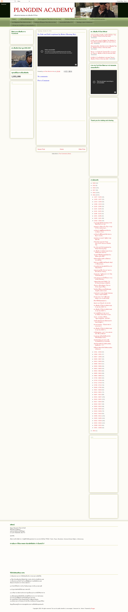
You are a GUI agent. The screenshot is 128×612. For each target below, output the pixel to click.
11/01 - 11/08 (98, 216)
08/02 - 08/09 (98, 375)
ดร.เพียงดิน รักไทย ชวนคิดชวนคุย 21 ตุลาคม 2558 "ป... (103, 329)
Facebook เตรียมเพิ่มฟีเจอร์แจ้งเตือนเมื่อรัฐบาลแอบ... (102, 336)
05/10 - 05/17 (98, 404)
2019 (94, 185)
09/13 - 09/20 (98, 361)
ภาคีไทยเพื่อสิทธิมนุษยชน (27, 19)
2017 (94, 190)
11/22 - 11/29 (98, 208)
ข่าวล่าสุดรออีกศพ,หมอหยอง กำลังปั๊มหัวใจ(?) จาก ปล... (103, 223)
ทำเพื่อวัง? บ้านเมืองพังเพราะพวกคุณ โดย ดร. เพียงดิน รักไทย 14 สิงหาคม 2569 (103, 58)
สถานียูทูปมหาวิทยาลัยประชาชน (21, 22)
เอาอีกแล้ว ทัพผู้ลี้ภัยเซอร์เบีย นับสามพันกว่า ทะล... (102, 231)
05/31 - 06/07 (98, 397)
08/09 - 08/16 (98, 373)
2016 (94, 192)
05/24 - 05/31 (98, 399)
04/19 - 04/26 (98, 411)
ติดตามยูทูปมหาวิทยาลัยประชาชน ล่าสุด (49, 19)
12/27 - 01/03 (98, 197)
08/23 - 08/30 (98, 368)
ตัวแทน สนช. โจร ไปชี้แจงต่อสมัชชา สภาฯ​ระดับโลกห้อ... (102, 297)
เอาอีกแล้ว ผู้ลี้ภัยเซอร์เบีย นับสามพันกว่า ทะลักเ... (102, 235)
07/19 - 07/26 (98, 380)
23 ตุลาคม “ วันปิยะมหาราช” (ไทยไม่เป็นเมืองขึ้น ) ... (103, 274)
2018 (94, 188)
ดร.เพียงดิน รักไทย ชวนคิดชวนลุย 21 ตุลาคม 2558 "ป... (103, 310)
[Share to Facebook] (69, 71)
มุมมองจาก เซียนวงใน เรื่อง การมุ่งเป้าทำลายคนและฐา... (103, 227)
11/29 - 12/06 (98, 206)
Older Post (82, 149)
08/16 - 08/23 (98, 371)
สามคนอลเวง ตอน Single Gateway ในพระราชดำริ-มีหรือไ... (103, 293)
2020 (94, 183)
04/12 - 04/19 (98, 413)
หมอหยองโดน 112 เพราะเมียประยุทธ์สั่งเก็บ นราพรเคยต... (102, 340)
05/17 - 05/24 (98, 401)
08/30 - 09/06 (98, 366)
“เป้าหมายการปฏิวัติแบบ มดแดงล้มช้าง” (23, 25)
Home (14, 19)
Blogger (93, 608)
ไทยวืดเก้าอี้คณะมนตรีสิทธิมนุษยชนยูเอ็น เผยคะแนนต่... (102, 290)
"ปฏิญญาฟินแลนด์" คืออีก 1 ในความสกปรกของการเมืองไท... (102, 282)
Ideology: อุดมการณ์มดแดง (84, 22)
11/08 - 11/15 (98, 213)
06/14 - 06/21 (98, 392)
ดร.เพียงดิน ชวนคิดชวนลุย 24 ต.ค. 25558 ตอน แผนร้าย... (103, 251)
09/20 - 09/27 (98, 359)
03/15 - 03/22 (98, 423)
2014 (94, 430)
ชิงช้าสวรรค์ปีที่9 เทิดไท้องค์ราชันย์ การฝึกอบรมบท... (103, 263)
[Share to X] (68, 71)
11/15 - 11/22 (98, 211)
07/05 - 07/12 (98, 385)
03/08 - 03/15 (98, 425)
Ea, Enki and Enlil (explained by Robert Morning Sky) (102, 247)
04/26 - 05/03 (98, 408)
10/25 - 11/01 (98, 218)
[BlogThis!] (66, 71)
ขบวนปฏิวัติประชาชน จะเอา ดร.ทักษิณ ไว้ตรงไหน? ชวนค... (103, 313)
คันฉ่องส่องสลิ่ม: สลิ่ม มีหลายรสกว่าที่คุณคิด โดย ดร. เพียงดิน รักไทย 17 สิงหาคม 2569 (104, 46)
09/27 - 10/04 (98, 356)
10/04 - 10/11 (98, 354)
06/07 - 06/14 (98, 394)
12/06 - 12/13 (98, 204)
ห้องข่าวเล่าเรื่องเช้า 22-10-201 (102, 303)
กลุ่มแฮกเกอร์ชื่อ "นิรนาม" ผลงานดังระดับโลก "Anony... (103, 270)
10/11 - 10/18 (98, 352)
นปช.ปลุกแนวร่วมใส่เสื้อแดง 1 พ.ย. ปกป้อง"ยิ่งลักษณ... (103, 278)
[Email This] (64, 71)
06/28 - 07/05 (98, 387)
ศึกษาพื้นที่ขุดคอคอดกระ (100, 300)
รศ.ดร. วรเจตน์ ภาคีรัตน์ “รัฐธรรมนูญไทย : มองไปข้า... (102, 317)
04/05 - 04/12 (98, 416)
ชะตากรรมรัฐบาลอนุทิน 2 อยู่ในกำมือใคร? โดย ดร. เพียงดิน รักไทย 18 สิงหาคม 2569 (103, 35)
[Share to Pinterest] (71, 71)
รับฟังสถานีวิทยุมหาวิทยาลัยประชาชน (75, 19)
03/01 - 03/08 (98, 427)
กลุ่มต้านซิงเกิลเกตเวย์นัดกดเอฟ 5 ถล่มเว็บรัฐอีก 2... (103, 321)
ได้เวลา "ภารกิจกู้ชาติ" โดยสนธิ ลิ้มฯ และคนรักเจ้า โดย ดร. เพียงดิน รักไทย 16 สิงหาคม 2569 (103, 52)
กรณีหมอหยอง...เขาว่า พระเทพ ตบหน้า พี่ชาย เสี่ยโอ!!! (103, 333)
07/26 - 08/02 (98, 378)
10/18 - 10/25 (98, 220)
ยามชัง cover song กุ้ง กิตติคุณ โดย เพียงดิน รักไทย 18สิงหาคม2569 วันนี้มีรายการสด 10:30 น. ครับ (103, 42)
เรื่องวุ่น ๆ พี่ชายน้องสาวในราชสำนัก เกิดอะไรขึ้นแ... (102, 286)
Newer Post (41, 149)
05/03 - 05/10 (98, 406)
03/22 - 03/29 (98, 420)
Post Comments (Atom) (65, 153)
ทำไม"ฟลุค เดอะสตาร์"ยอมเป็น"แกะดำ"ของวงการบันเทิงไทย (102, 243)
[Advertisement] (61, 133)
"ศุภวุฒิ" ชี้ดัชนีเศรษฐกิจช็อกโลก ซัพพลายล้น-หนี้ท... (102, 255)
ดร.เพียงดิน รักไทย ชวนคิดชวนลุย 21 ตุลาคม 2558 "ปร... (103, 306)
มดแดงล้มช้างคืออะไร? (66, 22)
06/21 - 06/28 (98, 390)
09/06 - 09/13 (98, 363)
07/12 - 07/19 (98, 382)
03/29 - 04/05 (98, 418)
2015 (94, 195)
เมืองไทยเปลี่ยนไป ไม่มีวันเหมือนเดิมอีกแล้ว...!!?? (102, 344)
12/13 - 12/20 (98, 201)
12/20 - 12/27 (98, 199)
